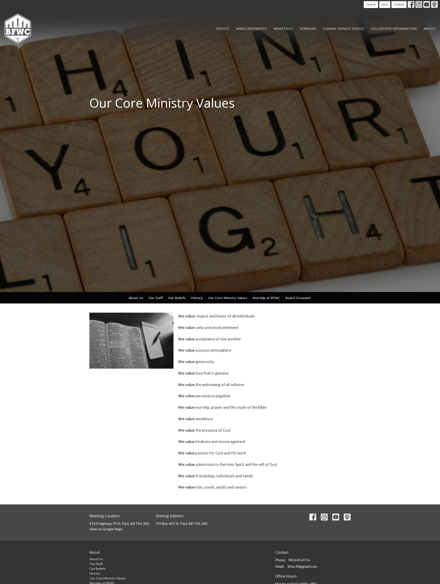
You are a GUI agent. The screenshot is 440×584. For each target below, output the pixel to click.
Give (385, 4)
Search (371, 4)
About (429, 28)
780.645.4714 (299, 560)
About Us (136, 297)
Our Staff (155, 297)
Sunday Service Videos (343, 28)
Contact (399, 4)
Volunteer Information (394, 28)
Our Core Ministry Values (227, 297)
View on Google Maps (106, 529)
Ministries (283, 28)
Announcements (251, 28)
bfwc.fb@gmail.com (302, 566)
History (197, 297)
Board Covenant (298, 297)
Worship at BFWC (266, 297)
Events (222, 28)
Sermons (308, 28)
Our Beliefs (177, 297)
